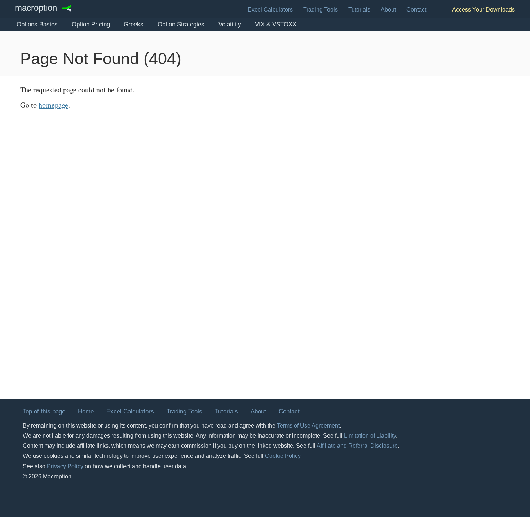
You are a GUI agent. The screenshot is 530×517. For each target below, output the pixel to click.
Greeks (133, 24)
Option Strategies (181, 24)
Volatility (229, 24)
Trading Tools (320, 9)
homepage (53, 105)
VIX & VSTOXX (275, 24)
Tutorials (359, 9)
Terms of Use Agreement (308, 425)
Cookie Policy (282, 456)
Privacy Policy (65, 466)
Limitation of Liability (370, 436)
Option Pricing (91, 24)
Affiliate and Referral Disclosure (357, 446)
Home (86, 411)
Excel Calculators (270, 9)
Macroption (36, 8)
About (388, 9)
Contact (416, 9)
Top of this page (44, 411)
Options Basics (37, 24)
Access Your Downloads (483, 9)
